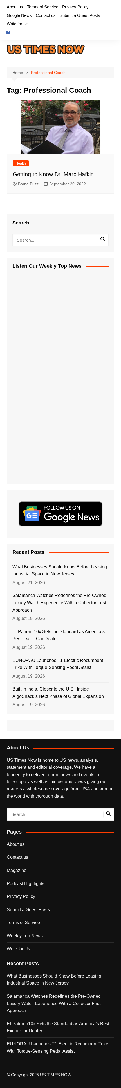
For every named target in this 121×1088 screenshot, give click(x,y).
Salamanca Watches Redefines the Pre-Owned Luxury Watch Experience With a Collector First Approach (59, 602)
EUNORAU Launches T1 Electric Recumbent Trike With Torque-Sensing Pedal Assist (57, 664)
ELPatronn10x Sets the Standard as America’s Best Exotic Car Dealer (58, 635)
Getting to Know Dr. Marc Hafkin (53, 174)
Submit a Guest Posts (80, 15)
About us (15, 6)
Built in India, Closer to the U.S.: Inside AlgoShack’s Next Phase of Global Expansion (58, 693)
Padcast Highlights (25, 883)
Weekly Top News (25, 935)
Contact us (46, 15)
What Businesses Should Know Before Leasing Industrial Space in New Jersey (59, 570)
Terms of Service (42, 6)
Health (20, 163)
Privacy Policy (75, 6)
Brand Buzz (28, 184)
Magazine (16, 870)
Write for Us (18, 23)
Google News (19, 15)
